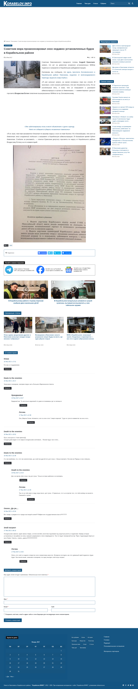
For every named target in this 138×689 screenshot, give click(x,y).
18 (27, 663)
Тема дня (88, 3)
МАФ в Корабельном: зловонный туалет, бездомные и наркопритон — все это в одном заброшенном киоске (80, 337)
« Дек (7, 676)
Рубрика (103, 3)
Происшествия (76, 644)
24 (18, 667)
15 (61, 659)
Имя (5, 599)
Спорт (85, 644)
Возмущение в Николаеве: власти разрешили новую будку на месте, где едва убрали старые (49, 337)
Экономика (14, 41)
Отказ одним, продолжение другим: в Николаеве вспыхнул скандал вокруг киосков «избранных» (17, 337)
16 (10, 663)
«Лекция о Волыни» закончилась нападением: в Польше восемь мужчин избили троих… (123, 140)
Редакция (107, 643)
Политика (91, 641)
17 (18, 663)
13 (44, 659)
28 (52, 667)
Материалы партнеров (111, 651)
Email (6, 607)
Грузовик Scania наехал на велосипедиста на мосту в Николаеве (121, 99)
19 (35, 663)
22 (61, 663)
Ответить (8, 369)
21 (52, 663)
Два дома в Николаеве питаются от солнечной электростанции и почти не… (123, 69)
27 (44, 667)
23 (10, 667)
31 (18, 671)
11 (27, 659)
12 (35, 659)
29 (61, 667)
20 (44, 663)
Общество (82, 641)
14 (52, 659)
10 (18, 659)
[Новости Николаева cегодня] (18, 3)
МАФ (11, 245)
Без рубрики (75, 637)
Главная (79, 3)
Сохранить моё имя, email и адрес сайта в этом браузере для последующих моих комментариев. (37, 614)
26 (35, 667)
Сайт (52, 607)
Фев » (12, 676)
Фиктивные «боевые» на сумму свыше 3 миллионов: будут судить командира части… (122, 119)
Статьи (95, 3)
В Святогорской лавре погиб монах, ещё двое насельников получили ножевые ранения (122, 60)
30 (10, 671)
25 (27, 667)
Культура (74, 641)
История (90, 637)
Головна (106, 640)
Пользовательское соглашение (114, 646)
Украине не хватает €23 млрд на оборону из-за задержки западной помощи (123, 109)
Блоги (83, 637)
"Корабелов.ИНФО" (38, 685)
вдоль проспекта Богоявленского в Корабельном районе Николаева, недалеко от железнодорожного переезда (68, 75)
